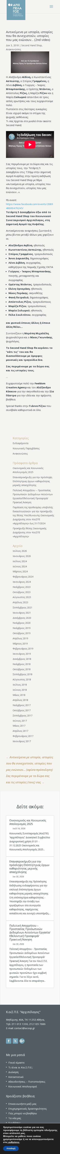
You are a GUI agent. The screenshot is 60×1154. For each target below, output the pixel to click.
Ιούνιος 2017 (20, 720)
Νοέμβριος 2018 (21, 664)
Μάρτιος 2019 (20, 643)
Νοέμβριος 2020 (21, 622)
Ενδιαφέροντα (20, 443)
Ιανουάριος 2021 (22, 612)
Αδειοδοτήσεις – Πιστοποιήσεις (26, 1081)
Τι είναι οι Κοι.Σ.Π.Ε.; (20, 1067)
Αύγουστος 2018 (22, 679)
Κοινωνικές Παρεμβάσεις (26, 448)
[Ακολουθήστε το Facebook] (8, 1041)
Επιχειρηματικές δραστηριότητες (27, 1108)
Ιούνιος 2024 (20, 566)
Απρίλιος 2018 (20, 700)
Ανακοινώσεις (13, 49)
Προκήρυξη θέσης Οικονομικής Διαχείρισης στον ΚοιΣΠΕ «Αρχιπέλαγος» (29, 532)
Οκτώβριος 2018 (21, 669)
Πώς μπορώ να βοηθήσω (22, 1113)
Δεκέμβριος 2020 (22, 617)
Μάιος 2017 (19, 725)
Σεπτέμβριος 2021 (22, 607)
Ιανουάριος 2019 (22, 653)
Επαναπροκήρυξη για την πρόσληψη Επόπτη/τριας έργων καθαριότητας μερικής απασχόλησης (32, 481)
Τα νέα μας (14, 1118)
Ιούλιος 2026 (20, 550)
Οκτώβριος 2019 (21, 633)
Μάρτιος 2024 (20, 571)
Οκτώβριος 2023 (21, 592)
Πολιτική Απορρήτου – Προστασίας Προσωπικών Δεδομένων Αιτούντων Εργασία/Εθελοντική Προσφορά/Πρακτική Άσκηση (29, 932)
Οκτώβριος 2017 (21, 710)
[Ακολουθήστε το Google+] (22, 1041)
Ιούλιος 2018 (20, 684)
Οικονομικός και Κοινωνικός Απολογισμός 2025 (27, 822)
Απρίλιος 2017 (20, 730)
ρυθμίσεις (13, 1142)
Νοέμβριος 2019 (21, 628)
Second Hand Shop (31, 45)
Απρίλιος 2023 (20, 602)
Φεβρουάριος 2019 (23, 648)
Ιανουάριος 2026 (22, 556)
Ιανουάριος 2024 (22, 581)
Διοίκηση (13, 1072)
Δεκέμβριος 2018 (22, 658)
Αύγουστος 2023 (22, 597)
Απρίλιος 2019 (20, 638)
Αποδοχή (10, 1148)
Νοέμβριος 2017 (21, 705)
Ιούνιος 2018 (20, 689)
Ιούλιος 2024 (20, 561)
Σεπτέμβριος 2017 (22, 715)
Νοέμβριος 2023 (21, 587)
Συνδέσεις (14, 1122)
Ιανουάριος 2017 (22, 741)
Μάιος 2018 (19, 695)
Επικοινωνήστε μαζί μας (22, 1103)
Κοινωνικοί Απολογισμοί (22, 1086)
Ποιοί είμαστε (16, 1062)
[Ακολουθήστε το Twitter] (15, 1041)
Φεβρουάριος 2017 (23, 736)
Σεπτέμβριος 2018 (22, 674)
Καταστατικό (16, 1077)
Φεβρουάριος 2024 (23, 576)
